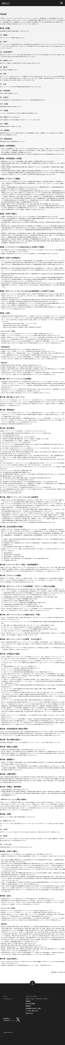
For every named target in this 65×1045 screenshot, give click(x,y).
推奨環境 (28, 1006)
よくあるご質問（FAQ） (32, 1011)
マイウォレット (7, 999)
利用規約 (28, 1001)
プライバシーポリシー (32, 996)
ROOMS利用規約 (30, 1003)
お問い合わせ (29, 1013)
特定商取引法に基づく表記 (33, 1008)
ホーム (5, 996)
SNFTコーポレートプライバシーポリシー (37, 999)
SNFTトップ (5, 3)
